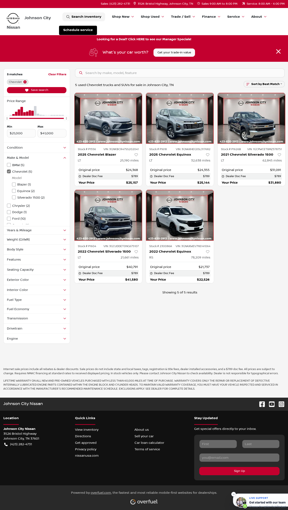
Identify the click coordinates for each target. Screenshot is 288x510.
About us (142, 430)
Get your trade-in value (174, 52)
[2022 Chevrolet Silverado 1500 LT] (108, 215)
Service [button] (233, 17)
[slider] (6, 118)
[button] (164, 4)
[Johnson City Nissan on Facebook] (260, 404)
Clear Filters (57, 74)
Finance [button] (209, 17)
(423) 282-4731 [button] (21, 444)
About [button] (256, 17)
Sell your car (144, 436)
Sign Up (239, 471)
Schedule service (78, 30)
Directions (83, 436)
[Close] (278, 51)
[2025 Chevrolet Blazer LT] (108, 118)
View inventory (86, 430)
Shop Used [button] (150, 17)
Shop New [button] (120, 17)
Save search (39, 90)
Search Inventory (86, 17)
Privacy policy (85, 449)
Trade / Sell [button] (181, 17)
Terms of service (147, 449)
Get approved (86, 443)
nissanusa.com (87, 456)
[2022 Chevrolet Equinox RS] (180, 215)
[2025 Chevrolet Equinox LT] (180, 118)
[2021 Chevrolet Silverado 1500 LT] (251, 118)
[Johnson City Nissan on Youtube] (270, 404)
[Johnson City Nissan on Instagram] (280, 404)
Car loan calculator (149, 443)
